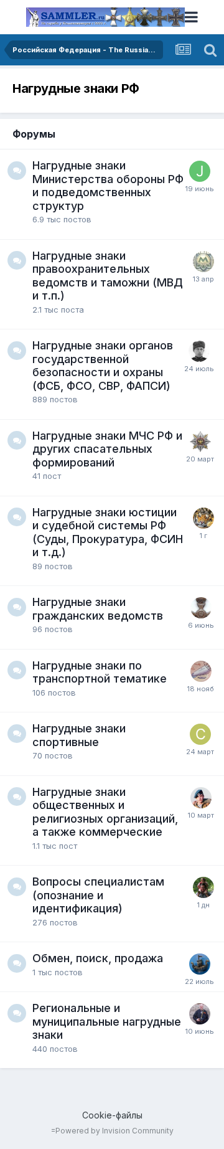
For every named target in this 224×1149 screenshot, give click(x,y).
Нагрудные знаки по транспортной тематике (99, 672)
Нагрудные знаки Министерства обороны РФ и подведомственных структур (108, 185)
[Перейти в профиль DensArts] (200, 441)
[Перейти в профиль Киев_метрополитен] (203, 261)
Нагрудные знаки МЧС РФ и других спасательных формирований (107, 449)
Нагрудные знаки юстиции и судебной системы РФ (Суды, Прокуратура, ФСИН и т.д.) (107, 532)
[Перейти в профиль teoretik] (203, 518)
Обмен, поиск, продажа (97, 958)
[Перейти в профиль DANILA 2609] (199, 351)
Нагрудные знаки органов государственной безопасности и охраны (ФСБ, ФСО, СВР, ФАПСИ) (102, 365)
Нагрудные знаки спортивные (79, 735)
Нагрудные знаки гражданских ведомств (97, 608)
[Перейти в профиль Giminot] (199, 964)
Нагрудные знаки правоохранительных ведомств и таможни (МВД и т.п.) (107, 276)
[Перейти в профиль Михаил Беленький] (203, 887)
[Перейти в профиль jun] (199, 171)
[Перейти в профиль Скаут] (200, 734)
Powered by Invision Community (114, 1130)
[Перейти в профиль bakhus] (201, 797)
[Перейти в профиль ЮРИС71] (199, 1013)
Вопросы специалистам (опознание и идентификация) (98, 895)
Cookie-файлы (112, 1115)
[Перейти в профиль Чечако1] (201, 607)
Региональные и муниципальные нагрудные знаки (106, 1021)
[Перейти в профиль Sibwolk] (201, 671)
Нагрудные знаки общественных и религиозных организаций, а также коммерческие (105, 812)
